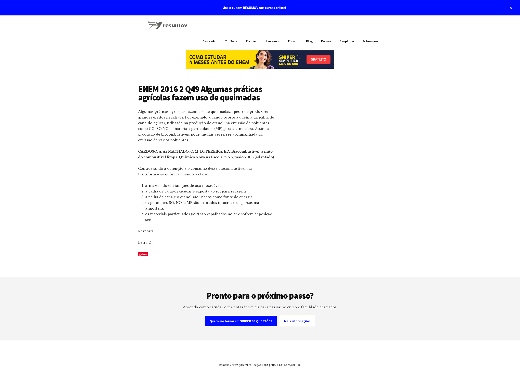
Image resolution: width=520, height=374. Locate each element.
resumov (168, 28)
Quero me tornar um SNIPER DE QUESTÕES (241, 321)
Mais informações (297, 321)
